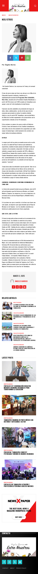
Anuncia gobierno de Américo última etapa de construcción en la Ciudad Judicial (24, 348)
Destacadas (17, 302)
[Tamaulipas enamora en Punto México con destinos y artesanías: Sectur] (19, 405)
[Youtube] (24, 287)
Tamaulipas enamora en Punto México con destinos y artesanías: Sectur (18, 421)
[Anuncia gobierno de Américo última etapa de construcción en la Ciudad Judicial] (7, 347)
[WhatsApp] (28, 58)
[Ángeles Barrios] (12, 281)
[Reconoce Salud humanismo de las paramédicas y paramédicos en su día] (7, 316)
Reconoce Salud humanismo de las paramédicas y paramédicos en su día (24, 316)
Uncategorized (13, 15)
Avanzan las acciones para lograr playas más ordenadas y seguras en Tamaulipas (23, 327)
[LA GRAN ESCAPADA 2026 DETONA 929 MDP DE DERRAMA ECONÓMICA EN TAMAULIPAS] (7, 305)
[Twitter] (16, 58)
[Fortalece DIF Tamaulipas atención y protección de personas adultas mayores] (19, 469)
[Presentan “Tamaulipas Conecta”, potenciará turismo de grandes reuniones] (19, 437)
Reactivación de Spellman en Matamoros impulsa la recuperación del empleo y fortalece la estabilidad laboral (24, 337)
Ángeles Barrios (21, 281)
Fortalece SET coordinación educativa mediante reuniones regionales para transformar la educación (17, 388)
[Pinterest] (22, 58)
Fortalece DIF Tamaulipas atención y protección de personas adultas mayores (19, 485)
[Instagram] (17, 287)
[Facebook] (10, 58)
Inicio (4, 15)
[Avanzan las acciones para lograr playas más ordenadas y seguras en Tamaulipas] (7, 326)
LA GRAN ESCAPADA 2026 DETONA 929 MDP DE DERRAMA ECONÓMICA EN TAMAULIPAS (24, 306)
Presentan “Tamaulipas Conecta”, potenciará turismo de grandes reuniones (19, 453)
